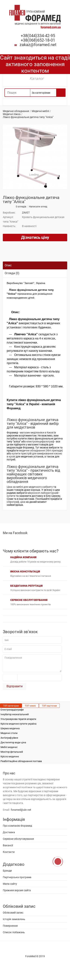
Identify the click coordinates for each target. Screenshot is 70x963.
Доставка (9, 832)
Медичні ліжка (12, 114)
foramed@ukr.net (21, 809)
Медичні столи (9, 733)
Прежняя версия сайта (17, 890)
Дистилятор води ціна (13, 742)
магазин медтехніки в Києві (36, 432)
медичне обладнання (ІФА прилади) (41, 450)
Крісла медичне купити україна (18, 723)
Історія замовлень (14, 919)
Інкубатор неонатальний (15, 714)
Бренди (7, 870)
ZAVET (26, 212)
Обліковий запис (13, 912)
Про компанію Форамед (17, 825)
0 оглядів (21, 206)
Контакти (9, 851)
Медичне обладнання (16, 111)
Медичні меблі (40, 111)
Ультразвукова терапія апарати (18, 719)
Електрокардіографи (12, 709)
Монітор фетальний (12, 751)
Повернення (10, 925)
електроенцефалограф (40, 441)
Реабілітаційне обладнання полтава (21, 761)
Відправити (15, 686)
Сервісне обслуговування (18, 838)
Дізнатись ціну (35, 237)
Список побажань (14, 932)
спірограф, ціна (16, 501)
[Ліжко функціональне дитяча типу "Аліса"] (35, 157)
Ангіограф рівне (9, 737)
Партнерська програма (17, 877)
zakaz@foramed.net (38, 44)
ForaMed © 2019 (35, 956)
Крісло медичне (10, 756)
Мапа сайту (10, 883)
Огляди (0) (12, 273)
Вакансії (8, 845)
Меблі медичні (9, 747)
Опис (8, 265)
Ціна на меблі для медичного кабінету (30, 486)
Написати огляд (38, 206)
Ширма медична (10, 728)
